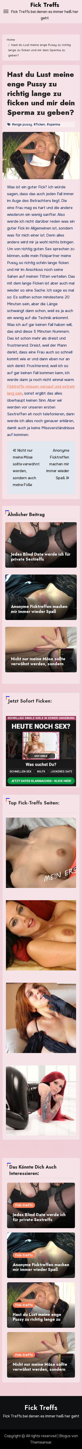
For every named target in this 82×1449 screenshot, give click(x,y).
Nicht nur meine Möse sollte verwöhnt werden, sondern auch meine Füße (38, 664)
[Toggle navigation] (6, 11)
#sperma (53, 124)
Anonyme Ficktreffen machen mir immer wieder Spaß (39, 609)
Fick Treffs (44, 4)
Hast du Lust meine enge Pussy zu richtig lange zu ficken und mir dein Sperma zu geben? (41, 93)
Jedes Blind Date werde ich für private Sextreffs (40, 556)
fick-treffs (24, 1205)
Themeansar (40, 1442)
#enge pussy (22, 124)
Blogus (65, 1436)
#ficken (39, 124)
